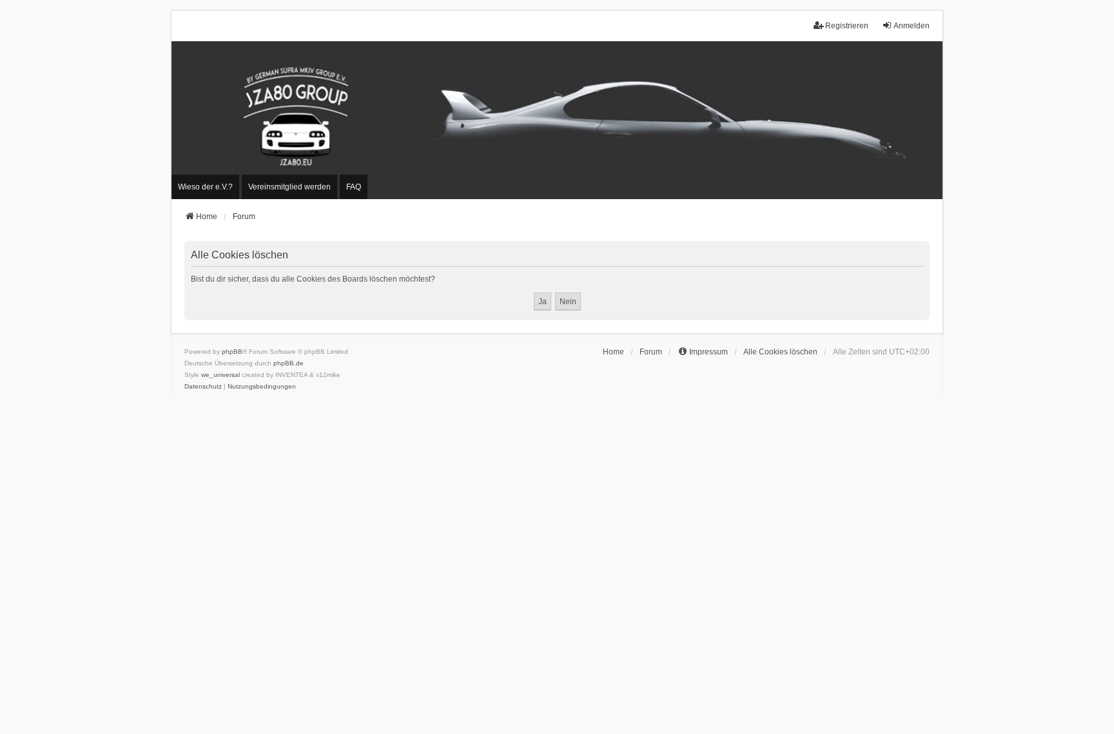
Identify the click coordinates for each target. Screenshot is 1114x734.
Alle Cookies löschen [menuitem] (780, 351)
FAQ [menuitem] (353, 186)
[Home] (557, 120)
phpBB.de (288, 363)
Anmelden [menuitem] (912, 25)
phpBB (232, 351)
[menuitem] (205, 187)
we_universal (220, 374)
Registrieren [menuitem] (846, 25)
